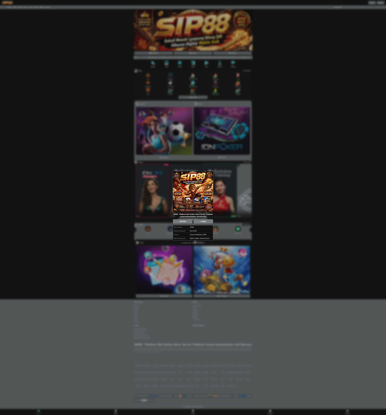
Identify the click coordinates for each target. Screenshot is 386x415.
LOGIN (203, 221)
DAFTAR (183, 221)
